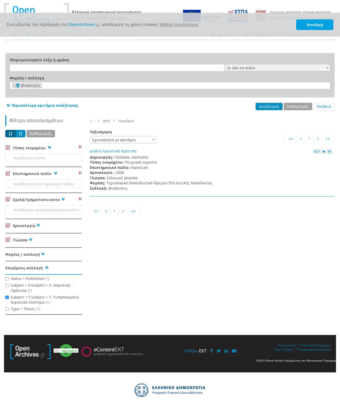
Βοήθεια (324, 106)
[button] (41, 105)
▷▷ (328, 138)
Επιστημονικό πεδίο (32, 173)
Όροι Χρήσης (283, 349)
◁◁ (290, 138)
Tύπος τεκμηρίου (29, 147)
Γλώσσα (20, 240)
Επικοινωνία (287, 345)
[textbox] (44, 85)
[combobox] (277, 67)
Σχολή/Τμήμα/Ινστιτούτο (36, 199)
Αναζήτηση (269, 106)
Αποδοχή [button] (315, 25)
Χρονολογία (23, 225)
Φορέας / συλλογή (27, 77)
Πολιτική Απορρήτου (315, 345)
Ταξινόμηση (101, 131)
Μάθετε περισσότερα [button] (178, 24)
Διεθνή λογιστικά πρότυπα (113, 151)
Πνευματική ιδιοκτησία (314, 349)
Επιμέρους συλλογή (24, 267)
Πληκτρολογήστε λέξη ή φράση (39, 59)
